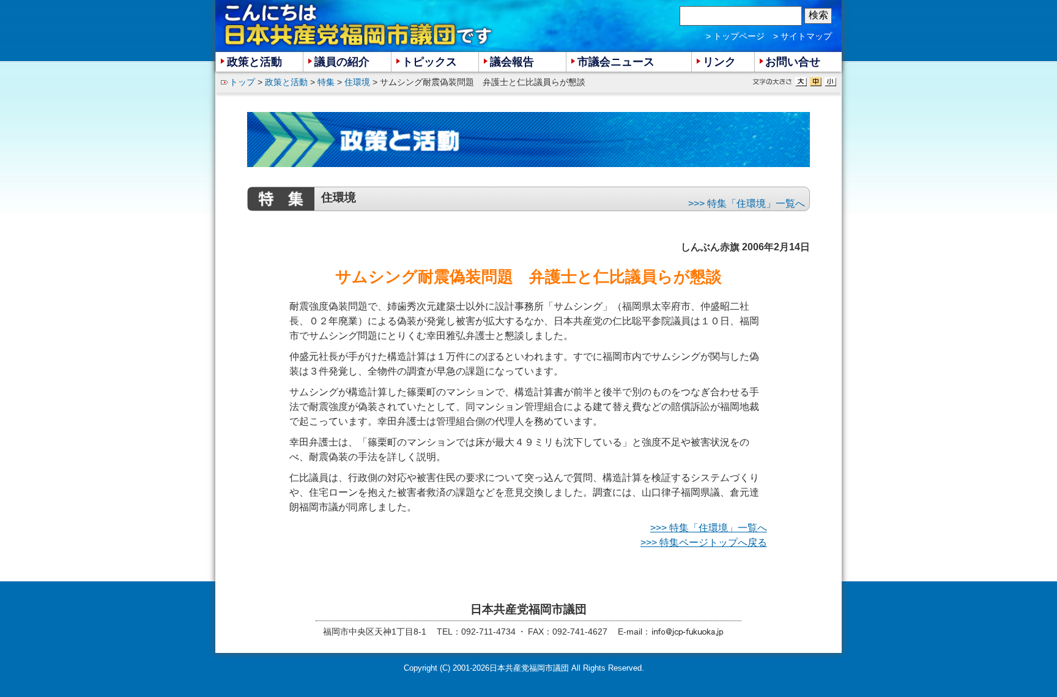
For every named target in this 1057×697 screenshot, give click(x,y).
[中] (815, 81)
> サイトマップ (802, 36)
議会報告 (512, 62)
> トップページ (735, 36)
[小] (830, 81)
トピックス (429, 62)
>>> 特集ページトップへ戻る (703, 542)
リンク (719, 62)
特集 (326, 82)
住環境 (357, 82)
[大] (801, 81)
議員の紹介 (341, 62)
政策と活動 (286, 82)
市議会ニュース (616, 62)
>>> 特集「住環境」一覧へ (746, 203)
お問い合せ (792, 62)
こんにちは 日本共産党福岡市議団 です (359, 25)
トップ (242, 82)
